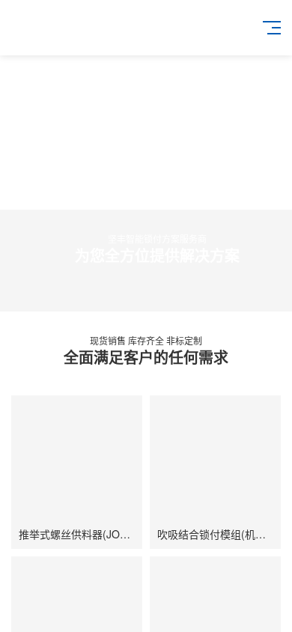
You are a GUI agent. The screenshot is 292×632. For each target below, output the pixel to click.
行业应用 (183, 622)
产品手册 (109, 622)
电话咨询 (37, 622)
